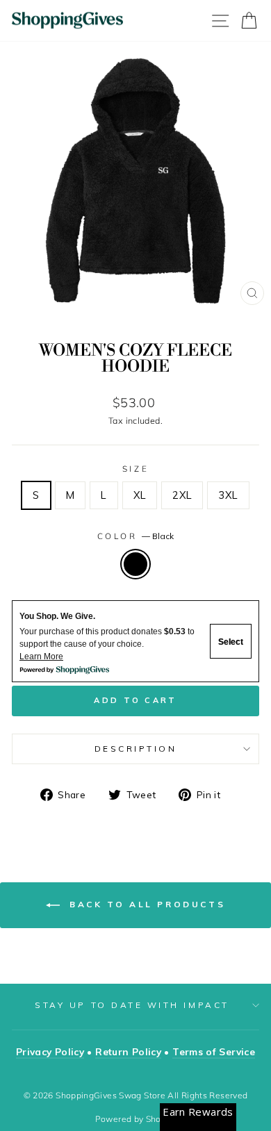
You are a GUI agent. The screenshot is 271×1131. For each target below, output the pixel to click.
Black (135, 564)
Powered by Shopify (135, 1119)
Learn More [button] (41, 656)
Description (136, 748)
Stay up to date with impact (132, 1005)
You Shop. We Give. (57, 616)
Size (135, 468)
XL (140, 495)
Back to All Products (145, 904)
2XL (182, 495)
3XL (228, 495)
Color (135, 536)
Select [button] (230, 642)
